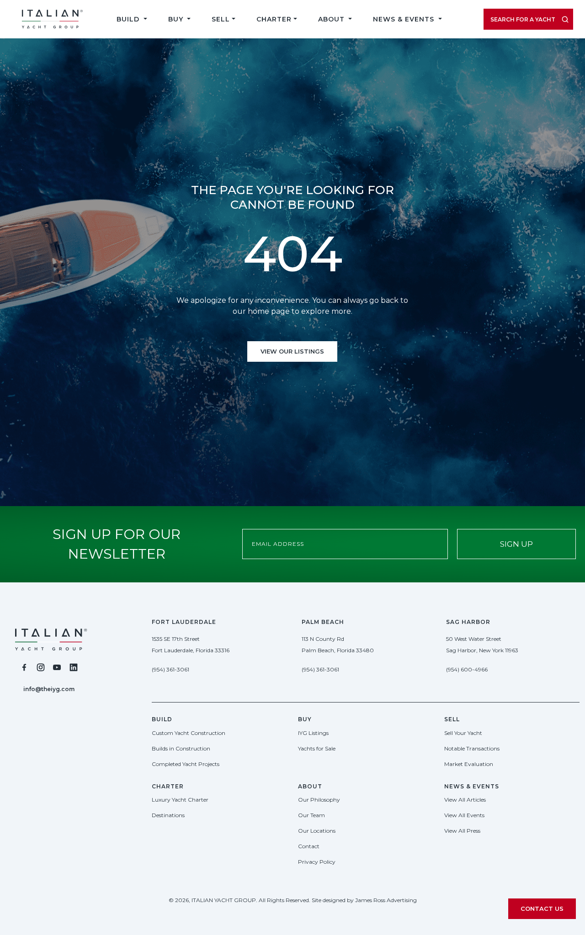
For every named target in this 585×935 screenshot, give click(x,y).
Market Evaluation (468, 764)
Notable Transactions (472, 748)
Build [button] (129, 19)
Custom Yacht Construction (188, 732)
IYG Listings (313, 732)
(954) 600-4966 (467, 669)
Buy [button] (177, 19)
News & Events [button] (404, 19)
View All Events (464, 815)
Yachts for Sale (316, 748)
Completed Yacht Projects (185, 764)
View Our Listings (292, 351)
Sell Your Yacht (463, 732)
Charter (274, 19)
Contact (308, 846)
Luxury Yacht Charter (180, 799)
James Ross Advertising (386, 900)
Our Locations (316, 830)
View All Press (462, 830)
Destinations (168, 815)
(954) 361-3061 (170, 669)
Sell (221, 19)
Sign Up (516, 544)
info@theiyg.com (48, 689)
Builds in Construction (181, 748)
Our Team (311, 815)
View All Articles (465, 799)
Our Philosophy (319, 799)
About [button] (332, 19)
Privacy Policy (316, 861)
